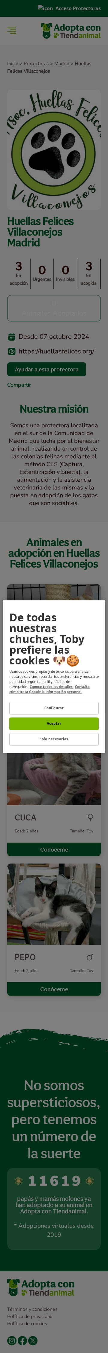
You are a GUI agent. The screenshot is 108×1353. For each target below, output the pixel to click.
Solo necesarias (54, 739)
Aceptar (54, 723)
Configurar (54, 708)
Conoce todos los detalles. (52, 686)
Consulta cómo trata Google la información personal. (49, 689)
